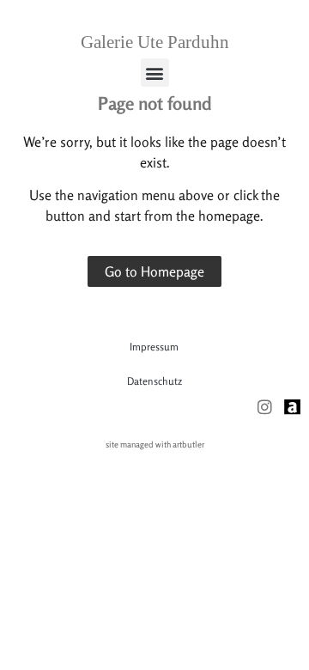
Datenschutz (154, 381)
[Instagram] (265, 407)
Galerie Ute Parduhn (155, 42)
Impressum (154, 346)
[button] (155, 72)
